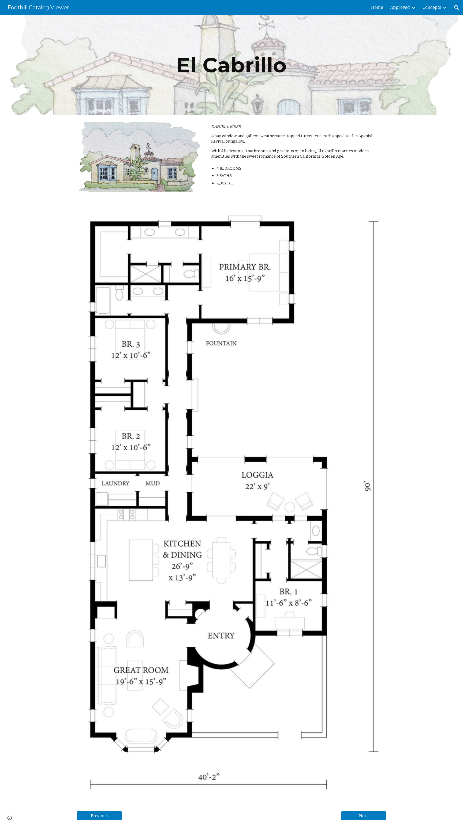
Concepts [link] (432, 7)
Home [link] (377, 7)
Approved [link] (400, 7)
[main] (231, 65)
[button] (456, 7)
